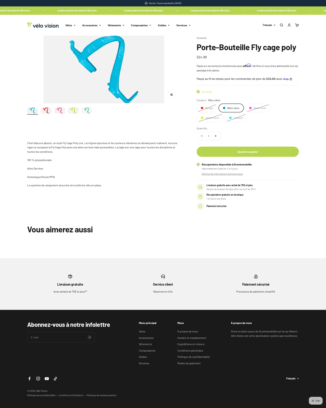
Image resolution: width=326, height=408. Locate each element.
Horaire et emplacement (191, 337)
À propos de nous (187, 331)
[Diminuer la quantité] (202, 136)
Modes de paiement (189, 363)
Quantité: (202, 128)
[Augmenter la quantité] (216, 136)
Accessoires (89, 25)
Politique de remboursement (101, 395)
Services (181, 25)
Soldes (162, 25)
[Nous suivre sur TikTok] (55, 378)
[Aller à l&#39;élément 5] (87, 111)
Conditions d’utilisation (71, 395)
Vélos (68, 25)
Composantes (139, 25)
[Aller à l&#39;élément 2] (46, 111)
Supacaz (201, 37)
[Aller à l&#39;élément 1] (32, 111)
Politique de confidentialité (193, 356)
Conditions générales (190, 350)
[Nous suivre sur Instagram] (38, 378)
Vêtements (114, 25)
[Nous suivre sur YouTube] (46, 378)
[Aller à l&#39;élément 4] (73, 111)
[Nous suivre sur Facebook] (29, 378)
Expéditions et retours (190, 344)
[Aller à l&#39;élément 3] (59, 111)
